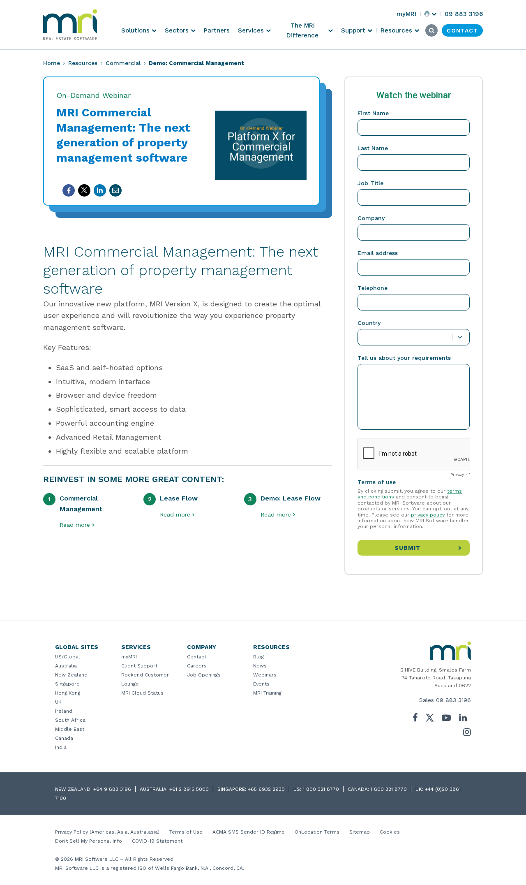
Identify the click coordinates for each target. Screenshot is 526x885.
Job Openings (204, 675)
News (260, 666)
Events (261, 684)
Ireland (63, 711)
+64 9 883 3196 (112, 789)
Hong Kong (67, 693)
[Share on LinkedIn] (100, 190)
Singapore (67, 684)
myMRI (129, 657)
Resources (82, 63)
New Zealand (71, 675)
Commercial (123, 63)
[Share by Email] (115, 190)
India (61, 747)
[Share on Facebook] (68, 190)
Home (51, 63)
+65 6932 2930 (266, 789)
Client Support (139, 666)
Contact (196, 657)
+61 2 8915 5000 (189, 789)
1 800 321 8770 (321, 789)
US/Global (67, 657)
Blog (258, 657)
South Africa (70, 720)
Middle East (69, 729)
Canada (64, 738)
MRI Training (267, 693)
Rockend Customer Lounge (145, 679)
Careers (197, 666)
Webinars (265, 675)
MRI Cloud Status (142, 693)
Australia (66, 666)
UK (58, 702)
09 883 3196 (453, 700)
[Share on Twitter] (84, 190)
